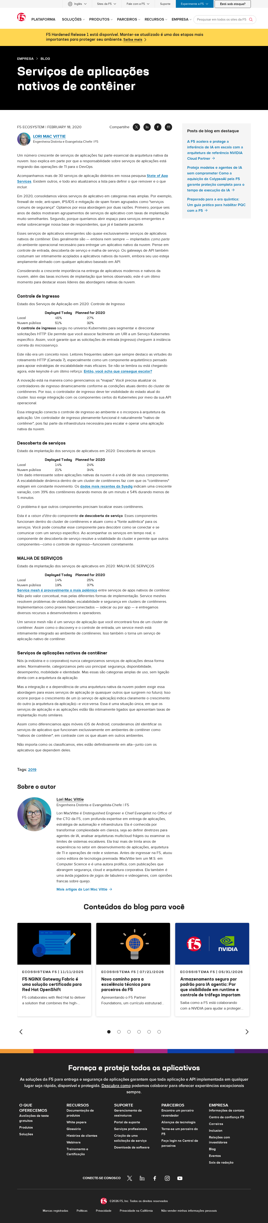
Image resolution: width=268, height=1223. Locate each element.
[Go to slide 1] (109, 1031)
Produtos (26, 1127)
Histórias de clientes (82, 1136)
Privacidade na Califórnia (136, 1211)
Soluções (26, 1134)
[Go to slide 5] (149, 1031)
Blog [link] (45, 58)
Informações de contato (226, 1110)
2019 (32, 770)
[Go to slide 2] (119, 1031)
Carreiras (216, 1124)
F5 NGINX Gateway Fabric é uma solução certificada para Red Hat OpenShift (52, 984)
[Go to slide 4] (139, 1031)
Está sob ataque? (232, 4)
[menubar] (134, 4)
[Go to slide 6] (159, 1031)
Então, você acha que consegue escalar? (118, 371)
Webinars (74, 1142)
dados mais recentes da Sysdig (106, 486)
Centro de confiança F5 (226, 1117)
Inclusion (215, 1131)
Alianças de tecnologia (178, 1122)
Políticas (82, 1211)
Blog (212, 1149)
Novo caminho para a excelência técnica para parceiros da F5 (125, 984)
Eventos (215, 1156)
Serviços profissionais (130, 1129)
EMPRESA (25, 58)
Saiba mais (132, 40)
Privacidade (103, 1211)
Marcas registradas (55, 1211)
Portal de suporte (127, 1122)
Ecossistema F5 (118, 972)
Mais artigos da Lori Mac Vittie (82, 889)
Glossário (74, 1129)
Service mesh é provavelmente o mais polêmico (57, 590)
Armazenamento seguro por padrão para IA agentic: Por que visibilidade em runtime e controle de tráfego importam (210, 986)
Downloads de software (131, 1147)
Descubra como (116, 1085)
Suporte (165, 4)
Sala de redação (221, 1162)
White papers (76, 1122)
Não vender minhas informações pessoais (189, 1211)
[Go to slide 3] (129, 1031)
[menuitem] (77, 4)
